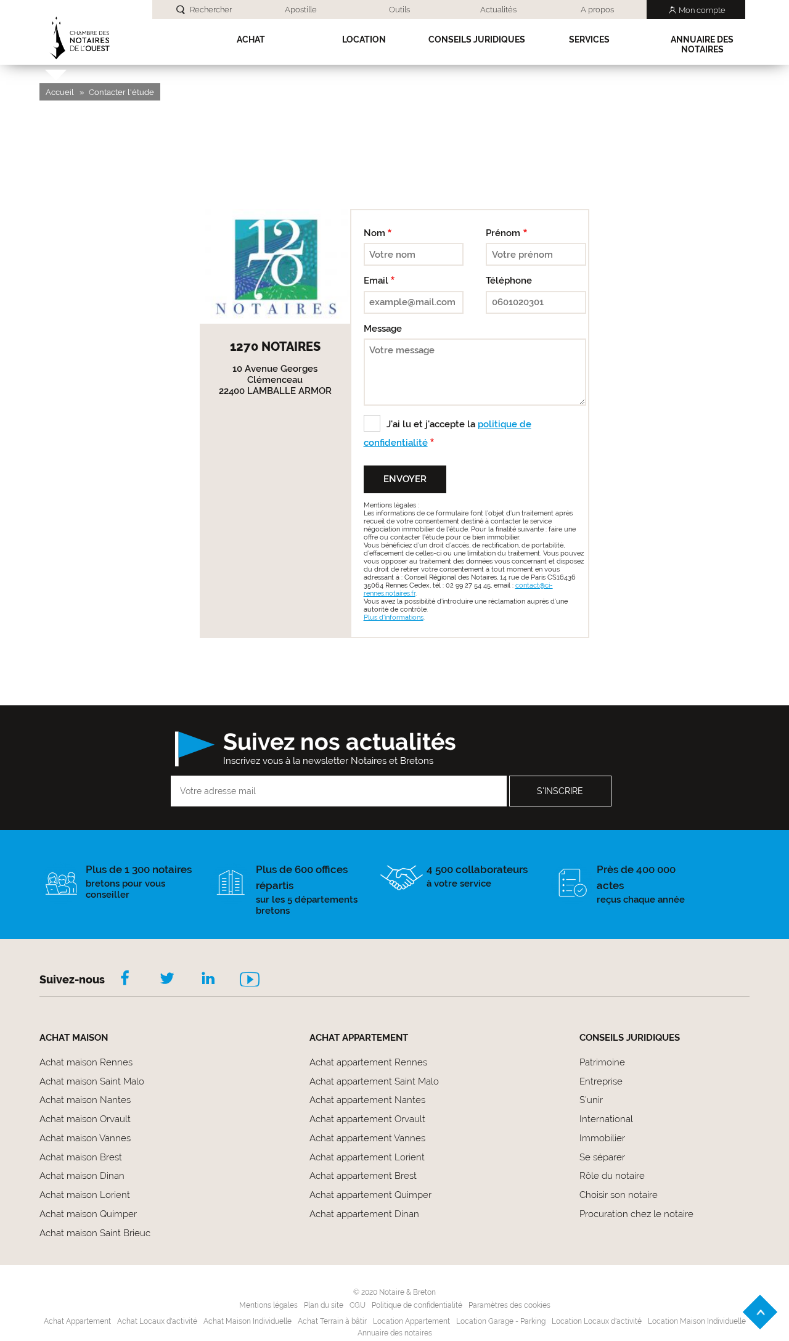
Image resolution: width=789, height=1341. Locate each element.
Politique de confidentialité (417, 1305)
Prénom (503, 233)
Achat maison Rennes (86, 1062)
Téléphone (509, 280)
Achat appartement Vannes (367, 1138)
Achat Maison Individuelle (247, 1321)
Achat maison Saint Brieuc (94, 1233)
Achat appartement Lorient (367, 1157)
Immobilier (602, 1138)
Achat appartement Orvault (367, 1119)
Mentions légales (268, 1305)
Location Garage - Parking (501, 1321)
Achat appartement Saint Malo (374, 1081)
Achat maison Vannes (85, 1138)
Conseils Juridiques (476, 39)
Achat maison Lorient (84, 1194)
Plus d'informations (393, 617)
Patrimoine (602, 1062)
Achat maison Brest (80, 1157)
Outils (399, 9)
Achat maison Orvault (85, 1119)
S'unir (591, 1099)
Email (376, 280)
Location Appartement (411, 1321)
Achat (251, 39)
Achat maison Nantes (85, 1099)
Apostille (301, 9)
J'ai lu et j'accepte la (447, 433)
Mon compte (702, 10)
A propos (597, 9)
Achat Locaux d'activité (157, 1321)
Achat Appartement (77, 1321)
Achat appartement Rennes (368, 1062)
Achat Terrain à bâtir (332, 1321)
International (606, 1119)
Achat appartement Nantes (367, 1099)
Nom (374, 233)
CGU (358, 1305)
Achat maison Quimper (88, 1214)
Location (364, 39)
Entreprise (601, 1081)
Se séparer (602, 1157)
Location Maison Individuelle (697, 1321)
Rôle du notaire (612, 1175)
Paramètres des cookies (509, 1305)
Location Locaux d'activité (597, 1321)
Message (383, 328)
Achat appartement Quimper (370, 1194)
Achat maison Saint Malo (91, 1081)
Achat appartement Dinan (364, 1214)
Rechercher (211, 9)
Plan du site (323, 1305)
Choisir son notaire (618, 1194)
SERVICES (589, 39)
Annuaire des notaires (702, 44)
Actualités (498, 9)
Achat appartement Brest (363, 1175)
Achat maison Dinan (82, 1175)
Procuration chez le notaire (636, 1214)
